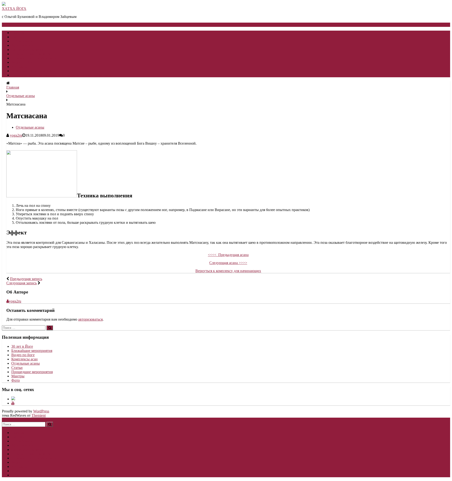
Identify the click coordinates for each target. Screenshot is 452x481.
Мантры (17, 376)
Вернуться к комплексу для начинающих (228, 271)
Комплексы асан (24, 359)
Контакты (19, 67)
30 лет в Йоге (22, 45)
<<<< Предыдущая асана (228, 255)
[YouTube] (13, 403)
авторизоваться (90, 319)
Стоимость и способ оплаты (33, 58)
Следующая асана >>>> (228, 263)
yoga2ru (16, 135)
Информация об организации (35, 71)
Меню (14, 25)
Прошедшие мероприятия (32, 372)
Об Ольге (19, 37)
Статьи (17, 368)
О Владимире (22, 41)
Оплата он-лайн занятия (30, 54)
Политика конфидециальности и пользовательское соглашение (62, 75)
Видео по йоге (23, 62)
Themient (39, 415)
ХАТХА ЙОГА (14, 9)
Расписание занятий (27, 50)
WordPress (41, 411)
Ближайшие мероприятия (31, 351)
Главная (17, 33)
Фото (15, 380)
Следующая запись (21, 283)
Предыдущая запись (26, 279)
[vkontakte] (13, 399)
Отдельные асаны (20, 96)
